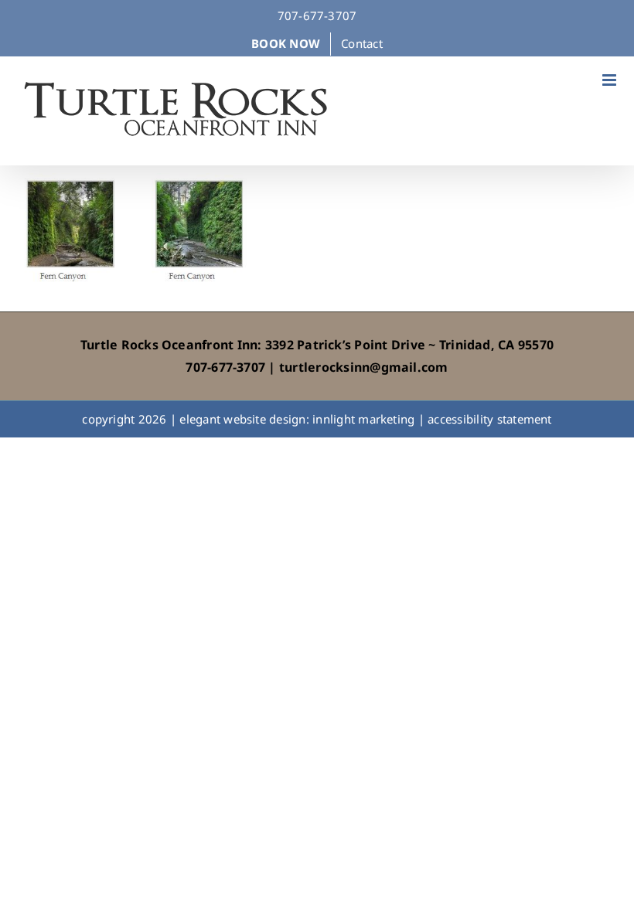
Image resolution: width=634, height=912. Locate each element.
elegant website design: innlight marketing (296, 419)
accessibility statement (490, 419)
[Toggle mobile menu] (610, 80)
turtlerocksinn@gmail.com (363, 367)
